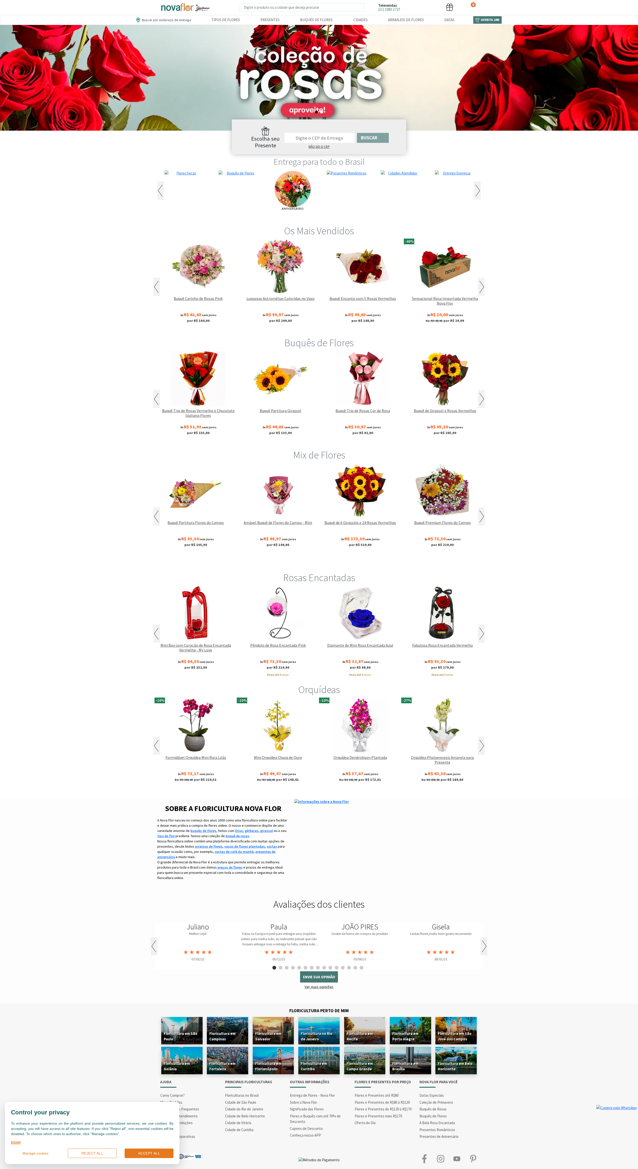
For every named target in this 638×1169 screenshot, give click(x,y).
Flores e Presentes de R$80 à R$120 (382, 1102)
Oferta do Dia (365, 1122)
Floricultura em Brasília (405, 1066)
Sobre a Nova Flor (303, 1102)
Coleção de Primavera (436, 1102)
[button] (412, 7)
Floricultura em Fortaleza (222, 1066)
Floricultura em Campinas (222, 1036)
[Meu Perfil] (430, 7)
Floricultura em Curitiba (314, 1066)
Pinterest (473, 1159)
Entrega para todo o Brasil (319, 161)
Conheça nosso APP (305, 1135)
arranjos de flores (209, 846)
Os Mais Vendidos (319, 231)
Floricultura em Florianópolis (268, 1066)
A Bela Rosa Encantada (437, 1122)
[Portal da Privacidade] (189, 1156)
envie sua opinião (319, 977)
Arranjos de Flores (406, 19)
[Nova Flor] (185, 7)
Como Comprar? (172, 1095)
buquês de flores (203, 830)
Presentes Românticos (437, 1129)
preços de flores (230, 867)
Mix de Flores (319, 455)
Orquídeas (319, 689)
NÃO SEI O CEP (319, 146)
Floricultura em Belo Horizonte (455, 1066)
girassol (266, 830)
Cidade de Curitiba (239, 1129)
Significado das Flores (307, 1109)
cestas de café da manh (234, 851)
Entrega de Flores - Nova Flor (312, 1095)
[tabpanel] (319, 78)
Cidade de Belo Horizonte (245, 1116)
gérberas (251, 830)
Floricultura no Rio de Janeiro (316, 1036)
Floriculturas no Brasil (242, 1095)
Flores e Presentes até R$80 (377, 1095)
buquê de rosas (237, 836)
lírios (239, 830)
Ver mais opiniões (319, 987)
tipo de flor (166, 836)
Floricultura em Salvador (268, 1036)
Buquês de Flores (316, 19)
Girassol (279, 561)
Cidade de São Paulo (240, 1102)
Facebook (424, 1159)
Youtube (457, 1159)
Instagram (440, 1159)
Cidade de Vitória (238, 1122)
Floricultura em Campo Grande (360, 1066)
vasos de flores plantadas (244, 846)
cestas (272, 846)
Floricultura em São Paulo (180, 1036)
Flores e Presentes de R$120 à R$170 (383, 1109)
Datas (449, 19)
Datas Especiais (431, 1095)
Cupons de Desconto (306, 1128)
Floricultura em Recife (360, 1036)
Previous (160, 190)
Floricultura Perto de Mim (319, 1010)
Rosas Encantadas (319, 577)
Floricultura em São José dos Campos (455, 1036)
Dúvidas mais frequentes (179, 1109)
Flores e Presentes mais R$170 (378, 1116)
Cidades (360, 19)
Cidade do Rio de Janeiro (244, 1109)
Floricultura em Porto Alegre (405, 1036)
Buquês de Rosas (433, 1109)
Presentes (270, 19)
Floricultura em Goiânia (177, 1066)
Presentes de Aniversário (439, 1136)
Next (477, 190)
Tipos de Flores (225, 19)
